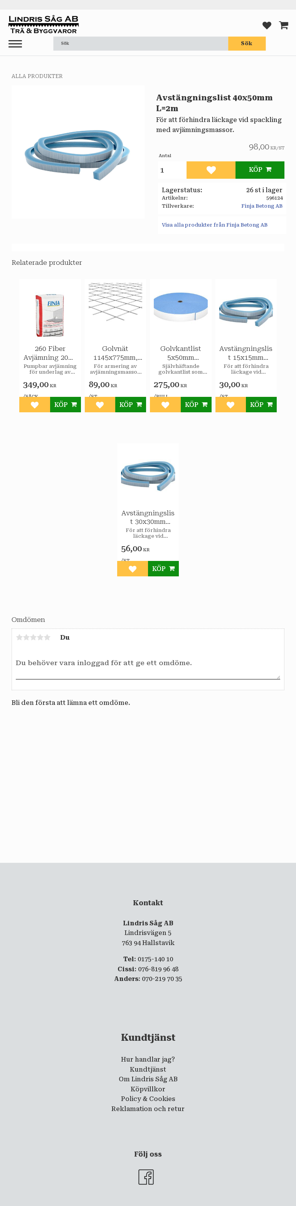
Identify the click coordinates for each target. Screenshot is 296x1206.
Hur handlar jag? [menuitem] (148, 1059)
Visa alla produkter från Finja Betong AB (214, 225)
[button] (15, 44)
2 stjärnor (26, 637)
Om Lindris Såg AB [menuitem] (148, 1079)
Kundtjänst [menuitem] (148, 1069)
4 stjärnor (40, 637)
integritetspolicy (210, 869)
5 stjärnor (47, 637)
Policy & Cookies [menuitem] (148, 1099)
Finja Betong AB (262, 206)
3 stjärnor (33, 637)
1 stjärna (19, 637)
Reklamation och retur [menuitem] (148, 1109)
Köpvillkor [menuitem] (148, 1089)
